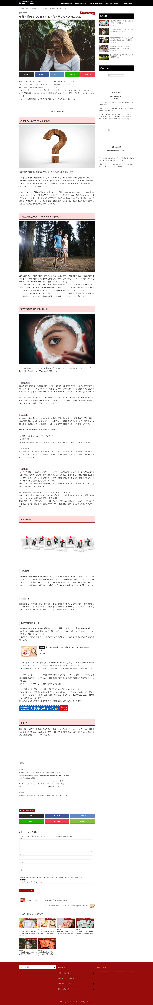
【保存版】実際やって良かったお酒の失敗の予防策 (121, 30)
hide (62, 111)
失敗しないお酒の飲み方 (113, 3)
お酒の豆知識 (128, 3)
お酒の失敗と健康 (80, 3)
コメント (23, 838)
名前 (21, 854)
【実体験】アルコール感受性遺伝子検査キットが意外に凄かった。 (121, 23)
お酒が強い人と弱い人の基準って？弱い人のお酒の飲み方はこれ (122, 48)
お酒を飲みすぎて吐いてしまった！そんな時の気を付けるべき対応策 (121, 40)
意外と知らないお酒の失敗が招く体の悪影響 (121, 56)
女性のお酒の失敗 (66, 3)
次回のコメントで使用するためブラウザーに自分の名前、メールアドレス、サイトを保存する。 (52, 877)
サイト (21, 870)
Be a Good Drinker (75, 1002)
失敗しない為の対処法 (96, 3)
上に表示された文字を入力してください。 (33, 882)
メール (22, 862)
